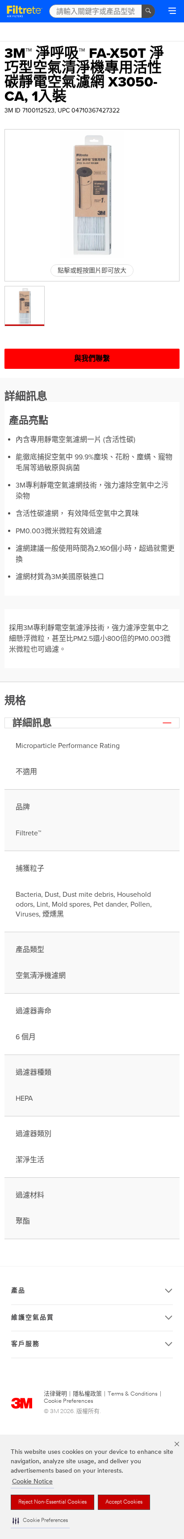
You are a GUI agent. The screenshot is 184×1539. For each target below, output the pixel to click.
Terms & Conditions (133, 1394)
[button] (40, 1520)
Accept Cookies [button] (123, 1502)
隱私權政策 (87, 1394)
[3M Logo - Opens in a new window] (24, 11)
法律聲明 (55, 1394)
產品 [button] (18, 1291)
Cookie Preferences (68, 1401)
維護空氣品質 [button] (32, 1317)
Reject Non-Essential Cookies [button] (52, 1502)
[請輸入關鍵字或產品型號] (148, 11)
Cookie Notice (32, 1481)
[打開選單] (172, 11)
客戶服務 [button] (25, 1344)
